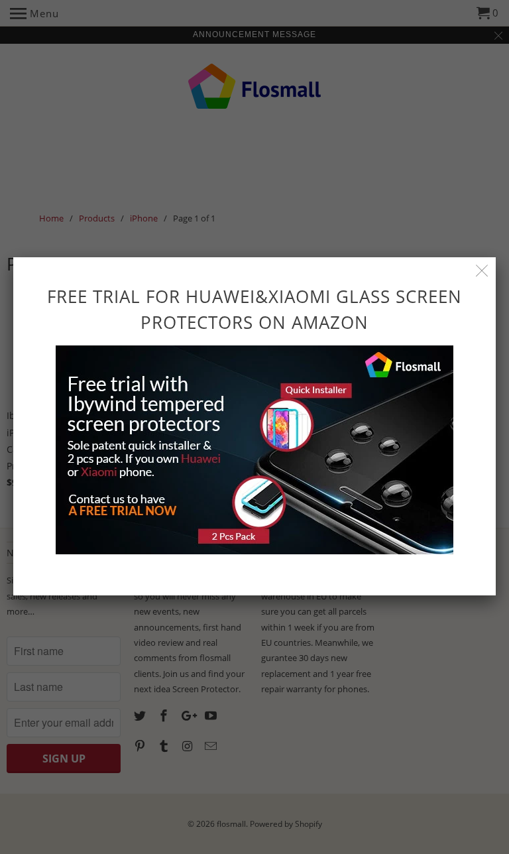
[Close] (482, 270)
